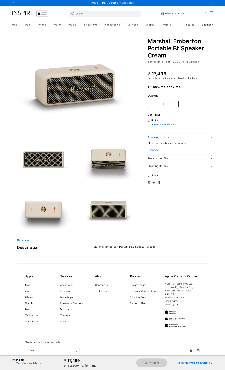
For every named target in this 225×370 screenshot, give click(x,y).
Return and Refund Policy (145, 291)
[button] (14, 24)
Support (65, 321)
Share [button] (154, 175)
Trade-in (65, 315)
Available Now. (126, 3)
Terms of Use (138, 303)
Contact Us (102, 285)
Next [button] (211, 3)
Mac (27, 285)
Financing (153, 150)
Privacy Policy (138, 285)
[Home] (23, 13)
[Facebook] (150, 183)
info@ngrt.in (172, 301)
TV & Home (31, 315)
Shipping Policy (139, 297)
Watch (29, 303)
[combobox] (105, 14)
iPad (27, 291)
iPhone (29, 297)
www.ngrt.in (172, 304)
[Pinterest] (160, 183)
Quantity (153, 95)
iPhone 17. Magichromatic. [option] (112, 3)
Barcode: (176, 62)
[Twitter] (154, 183)
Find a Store (102, 291)
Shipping (167, 78)
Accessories (32, 321)
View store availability (163, 124)
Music (28, 309)
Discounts (66, 309)
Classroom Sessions (72, 303)
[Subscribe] (76, 351)
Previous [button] (13, 3)
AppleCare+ (67, 285)
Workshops (66, 297)
